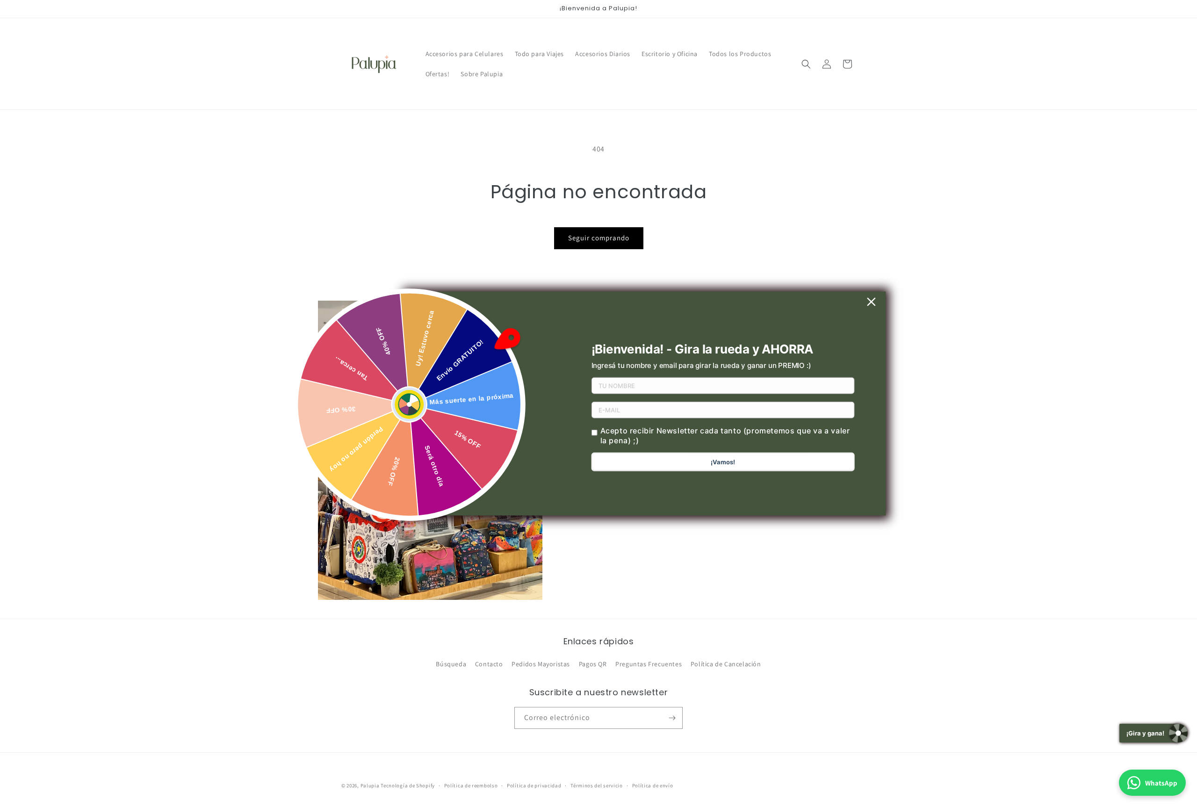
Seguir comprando (598, 237)
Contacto (489, 664)
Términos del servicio (596, 785)
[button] (806, 64)
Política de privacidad (534, 785)
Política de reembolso (471, 785)
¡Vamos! (723, 462)
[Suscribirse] (672, 718)
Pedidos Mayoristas (541, 664)
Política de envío (652, 785)
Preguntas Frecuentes (648, 664)
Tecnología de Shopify (408, 785)
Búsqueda (451, 664)
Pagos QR (593, 664)
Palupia (370, 785)
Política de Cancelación (726, 664)
